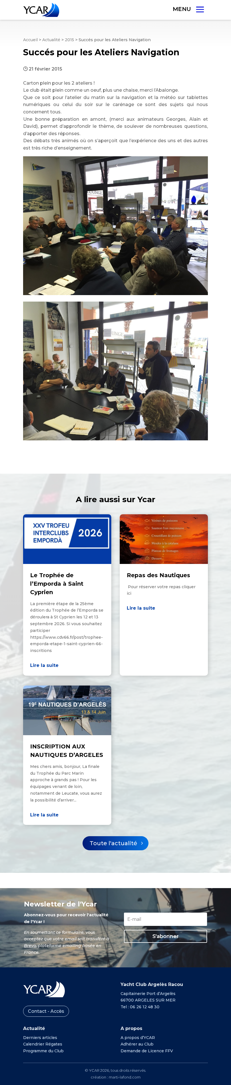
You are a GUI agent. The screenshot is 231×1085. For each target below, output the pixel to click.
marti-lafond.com (125, 1077)
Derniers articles (40, 1037)
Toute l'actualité (113, 843)
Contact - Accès (46, 1011)
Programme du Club (43, 1050)
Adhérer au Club (137, 1044)
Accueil (30, 39)
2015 (69, 39)
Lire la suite (44, 665)
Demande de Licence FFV (147, 1050)
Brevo (30, 945)
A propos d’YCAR (138, 1037)
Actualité (51, 39)
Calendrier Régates (42, 1044)
